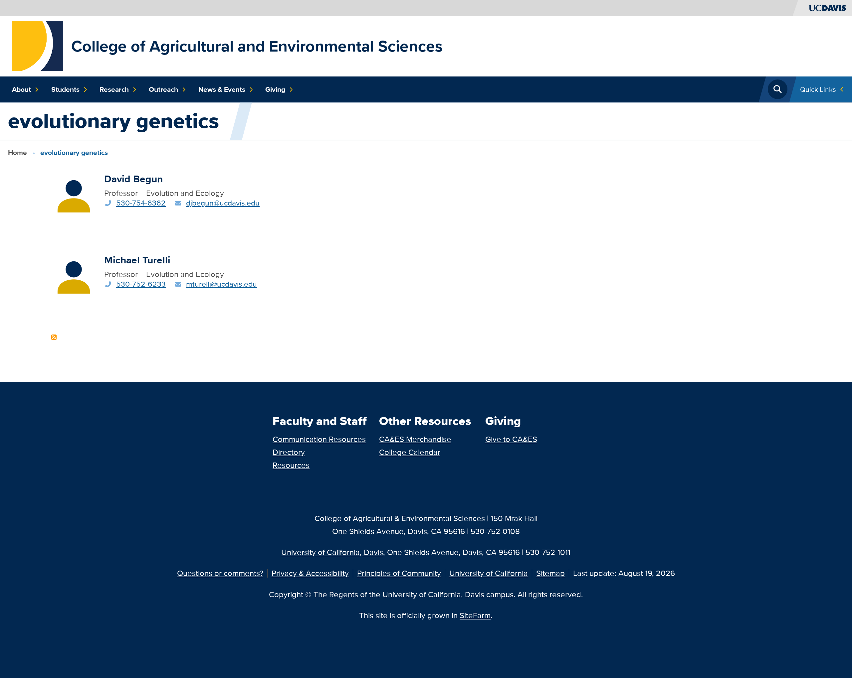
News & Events (221, 89)
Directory (289, 452)
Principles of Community (399, 573)
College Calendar (409, 452)
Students (65, 89)
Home (17, 152)
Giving (275, 89)
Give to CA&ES (511, 439)
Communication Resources (319, 439)
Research (114, 89)
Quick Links (818, 89)
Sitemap (550, 573)
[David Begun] (73, 194)
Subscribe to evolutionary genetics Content (54, 337)
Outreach (163, 89)
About (21, 89)
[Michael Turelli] (73, 275)
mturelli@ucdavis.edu (221, 284)
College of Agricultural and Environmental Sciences (257, 46)
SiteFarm (475, 615)
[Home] (37, 45)
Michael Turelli (137, 259)
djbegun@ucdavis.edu (223, 203)
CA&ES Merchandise (415, 439)
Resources (291, 465)
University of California (488, 573)
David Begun (133, 178)
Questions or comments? (220, 573)
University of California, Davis (332, 552)
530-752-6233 (141, 284)
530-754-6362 (141, 203)
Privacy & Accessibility (310, 573)
